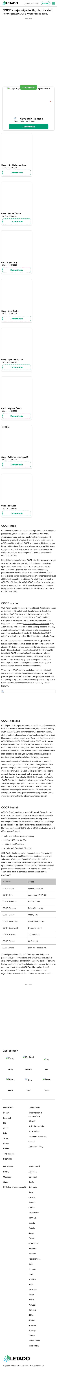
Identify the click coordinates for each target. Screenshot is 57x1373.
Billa (5, 1133)
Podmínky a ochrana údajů (14, 1187)
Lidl (4, 1123)
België (31, 1182)
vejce (36, 757)
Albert (5, 1128)
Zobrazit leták (28, 126)
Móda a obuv (34, 1131)
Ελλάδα (32, 1248)
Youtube (27, 848)
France (31, 1238)
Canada (31, 1197)
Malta (30, 1284)
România (32, 1309)
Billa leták (7, 579)
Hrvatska (32, 1253)
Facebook (19, 848)
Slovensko (32, 1325)
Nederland (32, 1289)
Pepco (6, 1143)
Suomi (31, 1233)
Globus (6, 1148)
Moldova (32, 1279)
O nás (5, 1182)
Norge (31, 1294)
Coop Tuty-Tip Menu (31, 118)
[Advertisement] (28, 48)
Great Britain (33, 1243)
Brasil (30, 1192)
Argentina (32, 1171)
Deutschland (33, 1212)
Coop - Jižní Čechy (9, 311)
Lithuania (32, 1269)
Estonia (31, 1223)
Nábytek (31, 1121)
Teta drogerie (9, 1153)
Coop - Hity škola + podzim (13, 165)
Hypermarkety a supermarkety (35, 1114)
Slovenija (32, 1330)
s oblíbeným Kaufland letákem (36, 623)
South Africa (33, 1345)
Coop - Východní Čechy (12, 359)
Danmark (32, 1217)
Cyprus (31, 1207)
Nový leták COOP (22, 543)
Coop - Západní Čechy (11, 408)
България (32, 1187)
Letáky (6, 1171)
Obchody (7, 1177)
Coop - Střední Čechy (11, 213)
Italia (30, 1263)
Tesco (5, 1138)
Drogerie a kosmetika (37, 1136)
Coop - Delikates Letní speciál (14, 457)
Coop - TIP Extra (8, 505)
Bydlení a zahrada (36, 1126)
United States (34, 1340)
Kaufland (7, 1118)
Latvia (31, 1274)
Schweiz (31, 1202)
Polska (31, 1299)
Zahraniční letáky (35, 1146)
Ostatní (31, 1141)
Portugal (32, 1304)
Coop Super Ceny (9, 262)
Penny (6, 1112)
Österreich (32, 1177)
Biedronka (7, 1158)
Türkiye (31, 1335)
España (31, 1228)
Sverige (31, 1320)
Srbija (30, 1315)
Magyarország (34, 1258)
